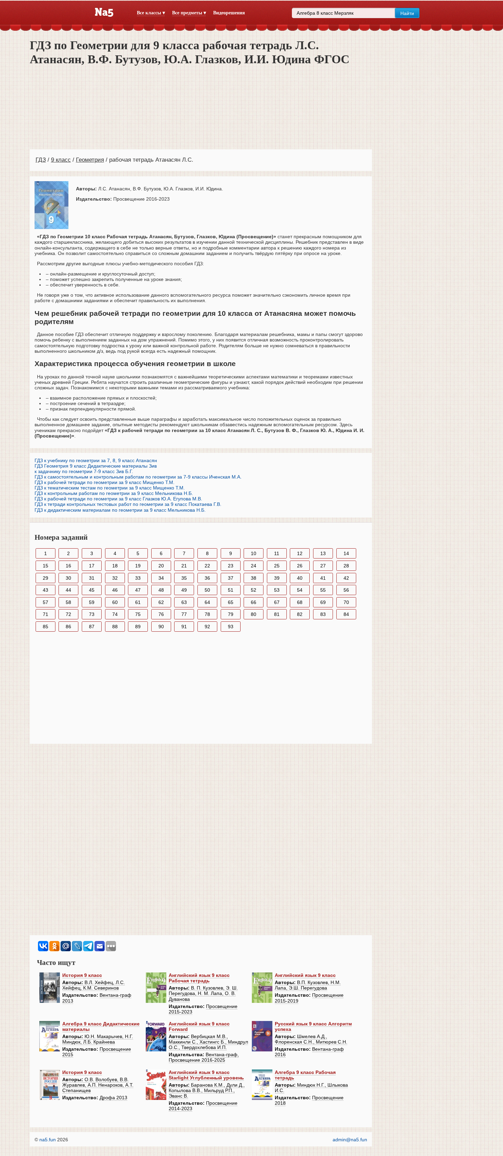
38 (253, 578)
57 (45, 602)
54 (299, 590)
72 (68, 614)
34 (161, 578)
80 (253, 614)
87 (91, 626)
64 (207, 602)
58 (68, 602)
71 (45, 614)
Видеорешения (229, 12)
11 (276, 553)
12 (299, 553)
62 (161, 602)
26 (299, 565)
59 (91, 602)
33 (138, 578)
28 (346, 565)
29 (45, 578)
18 (115, 565)
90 (161, 626)
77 (184, 614)
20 (161, 565)
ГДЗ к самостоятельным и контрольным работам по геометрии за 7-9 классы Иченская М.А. (138, 477)
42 (346, 578)
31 (91, 578)
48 (161, 590)
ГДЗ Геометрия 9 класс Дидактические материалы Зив (96, 466)
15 (45, 565)
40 (299, 578)
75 (138, 614)
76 (161, 614)
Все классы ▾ (151, 12)
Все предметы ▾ (189, 12)
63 (184, 602)
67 (277, 602)
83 (323, 614)
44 (68, 590)
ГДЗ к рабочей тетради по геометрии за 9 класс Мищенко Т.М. (105, 482)
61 (138, 602)
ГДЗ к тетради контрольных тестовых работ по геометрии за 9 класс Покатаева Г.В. (128, 504)
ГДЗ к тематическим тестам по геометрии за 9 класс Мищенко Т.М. (110, 487)
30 (68, 578)
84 (346, 614)
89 (138, 626)
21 (184, 565)
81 (277, 614)
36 (207, 578)
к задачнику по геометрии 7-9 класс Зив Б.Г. (84, 471)
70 (346, 602)
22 (207, 565)
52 (253, 590)
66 (253, 602)
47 (138, 590)
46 (115, 590)
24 (253, 565)
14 (346, 553)
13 (323, 553)
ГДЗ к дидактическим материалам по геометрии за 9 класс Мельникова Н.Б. (120, 510)
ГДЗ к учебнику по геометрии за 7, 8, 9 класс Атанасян (96, 460)
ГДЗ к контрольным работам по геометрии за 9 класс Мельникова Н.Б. (114, 493)
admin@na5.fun (350, 1139)
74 (115, 614)
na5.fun (47, 1139)
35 (184, 578)
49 (184, 590)
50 (207, 590)
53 (277, 590)
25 (277, 565)
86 (68, 626)
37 (230, 578)
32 (115, 578)
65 (230, 602)
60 (115, 602)
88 (115, 626)
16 (68, 565)
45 (91, 590)
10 (253, 553)
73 (91, 614)
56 (346, 590)
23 (230, 565)
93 (230, 626)
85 (45, 626)
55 (323, 590)
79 (230, 614)
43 (45, 590)
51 (230, 590)
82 (299, 614)
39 (277, 578)
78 (207, 614)
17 (91, 565)
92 (207, 626)
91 (184, 626)
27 (323, 565)
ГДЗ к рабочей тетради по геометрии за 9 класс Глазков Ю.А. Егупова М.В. (118, 498)
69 (323, 602)
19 (138, 565)
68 (299, 602)
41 (323, 578)
